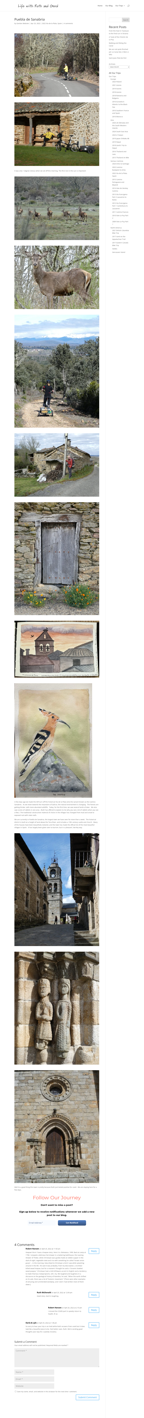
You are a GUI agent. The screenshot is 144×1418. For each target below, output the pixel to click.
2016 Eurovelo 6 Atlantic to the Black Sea (119, 104)
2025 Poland (117, 82)
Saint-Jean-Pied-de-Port (117, 58)
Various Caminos (117, 161)
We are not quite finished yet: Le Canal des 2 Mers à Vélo (119, 52)
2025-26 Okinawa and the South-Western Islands (120, 125)
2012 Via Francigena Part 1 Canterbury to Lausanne (120, 206)
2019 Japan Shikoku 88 (120, 138)
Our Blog (108, 6)
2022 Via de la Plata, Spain (52, 23)
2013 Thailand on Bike (120, 157)
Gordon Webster (23, 23)
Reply (94, 1251)
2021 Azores (116, 85)
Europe (113, 79)
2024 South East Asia (120, 131)
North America (116, 228)
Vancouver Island (118, 252)
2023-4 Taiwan (117, 135)
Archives (112, 64)
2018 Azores (116, 92)
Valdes (114, 249)
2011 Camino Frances (120, 212)
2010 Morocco (117, 117)
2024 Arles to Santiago (120, 164)
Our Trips (119, 6)
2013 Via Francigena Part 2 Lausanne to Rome (119, 197)
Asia (112, 120)
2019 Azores (116, 89)
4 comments (68, 23)
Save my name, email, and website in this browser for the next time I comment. (47, 1391)
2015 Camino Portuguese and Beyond (118, 182)
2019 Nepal (116, 142)
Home (100, 6)
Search (125, 20)
